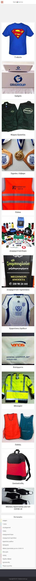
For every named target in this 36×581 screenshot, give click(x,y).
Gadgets (18, 96)
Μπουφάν (18, 406)
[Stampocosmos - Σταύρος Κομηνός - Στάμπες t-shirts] (18, 2)
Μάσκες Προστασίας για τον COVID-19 (18, 507)
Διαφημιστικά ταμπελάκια (18, 289)
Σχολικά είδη (18, 483)
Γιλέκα (18, 212)
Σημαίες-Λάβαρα (18, 173)
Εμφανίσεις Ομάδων (18, 328)
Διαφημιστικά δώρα (18, 251)
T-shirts (18, 57)
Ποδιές (18, 444)
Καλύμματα (18, 367)
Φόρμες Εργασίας (18, 134)
